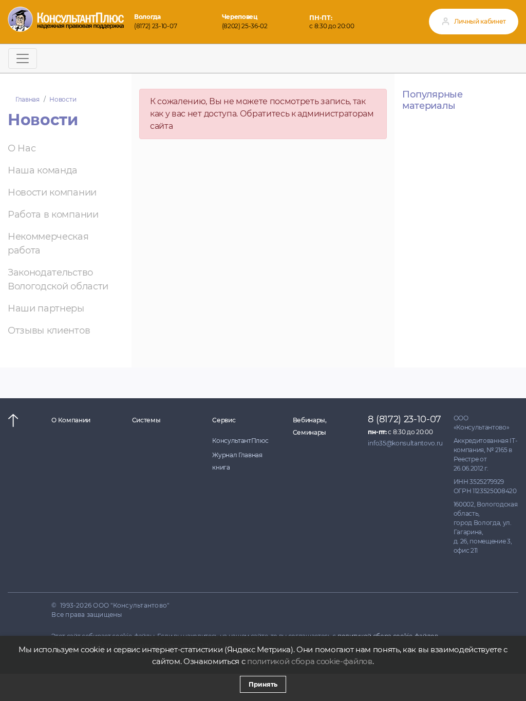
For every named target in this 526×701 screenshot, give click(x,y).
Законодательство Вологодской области (58, 279)
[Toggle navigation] (22, 58)
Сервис (223, 420)
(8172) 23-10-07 (155, 26)
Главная (27, 99)
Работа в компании (53, 214)
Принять (263, 684)
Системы (146, 420)
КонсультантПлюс (240, 440)
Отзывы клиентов (49, 330)
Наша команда (43, 170)
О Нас (21, 148)
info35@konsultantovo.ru (405, 443)
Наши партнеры (46, 308)
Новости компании (52, 192)
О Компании (70, 420)
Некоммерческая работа (48, 243)
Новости (62, 99)
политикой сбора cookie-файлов (309, 661)
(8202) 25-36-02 (245, 26)
